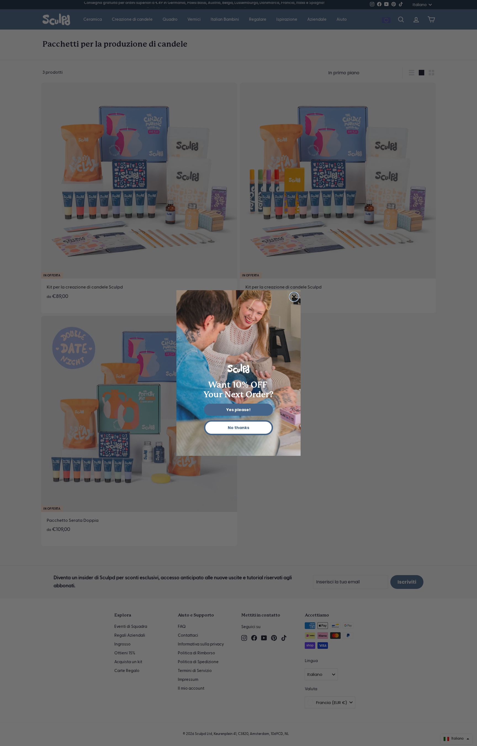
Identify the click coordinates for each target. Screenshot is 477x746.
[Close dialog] (294, 296)
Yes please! (238, 409)
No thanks (238, 427)
